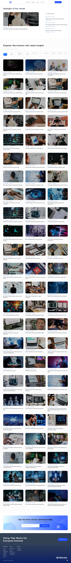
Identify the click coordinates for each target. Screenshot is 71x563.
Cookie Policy (12, 554)
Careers (37, 2)
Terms (11, 550)
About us (4, 554)
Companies (28, 2)
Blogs (4, 548)
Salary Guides (5, 551)
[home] (10, 2)
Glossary (4, 550)
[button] (43, 2)
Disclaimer (11, 551)
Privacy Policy (12, 548)
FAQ (4, 557)
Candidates (33, 2)
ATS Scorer (5, 555)
